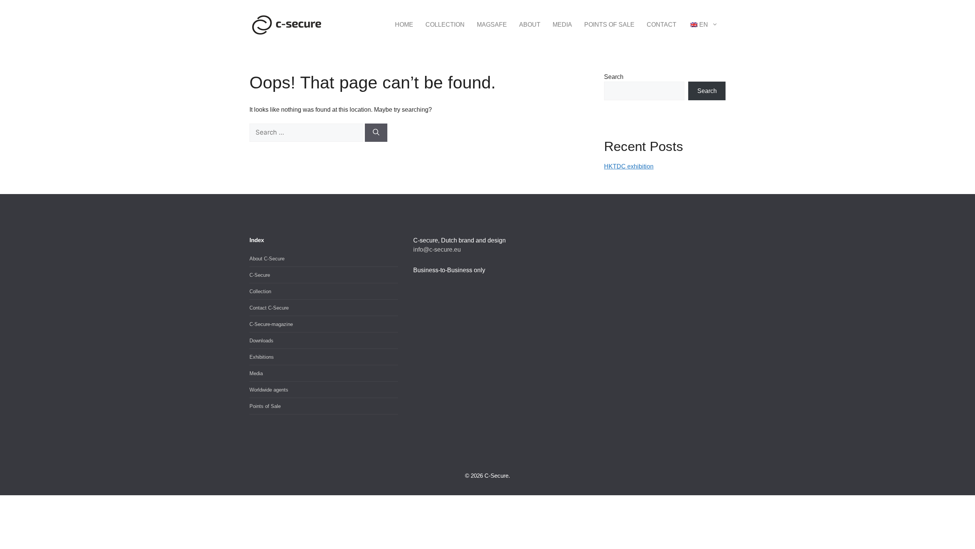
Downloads (261, 341)
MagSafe (492, 24)
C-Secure (259, 275)
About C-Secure (267, 259)
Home (404, 24)
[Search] (376, 133)
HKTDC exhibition (629, 166)
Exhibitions (261, 357)
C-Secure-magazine (271, 324)
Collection (445, 24)
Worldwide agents (268, 390)
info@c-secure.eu (437, 249)
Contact (661, 24)
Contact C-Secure (269, 308)
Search (613, 77)
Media (562, 24)
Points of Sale (609, 24)
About (529, 24)
